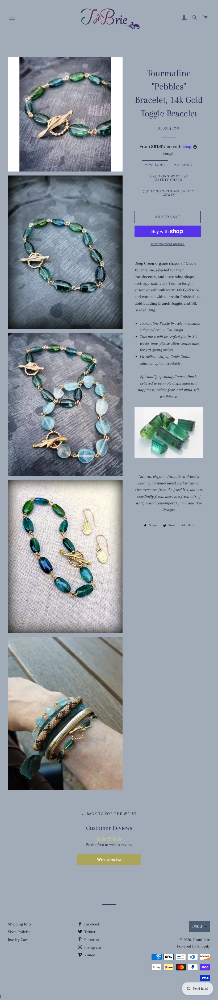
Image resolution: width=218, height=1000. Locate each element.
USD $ (197, 926)
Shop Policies (19, 931)
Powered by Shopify (193, 946)
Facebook (91, 924)
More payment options (167, 244)
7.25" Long (155, 164)
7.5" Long (183, 164)
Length (168, 153)
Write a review (109, 859)
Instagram (92, 947)
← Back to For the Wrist (109, 813)
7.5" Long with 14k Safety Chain (169, 193)
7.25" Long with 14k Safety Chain (169, 178)
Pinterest (91, 939)
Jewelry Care (18, 939)
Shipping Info (19, 924)
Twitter (89, 931)
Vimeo (89, 955)
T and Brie (201, 939)
